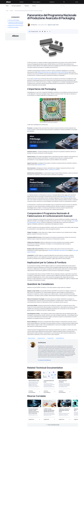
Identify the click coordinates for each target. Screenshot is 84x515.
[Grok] (50, 31)
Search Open (64, 1)
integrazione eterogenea (67, 196)
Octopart (11, 10)
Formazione (52, 1)
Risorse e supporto (36, 1)
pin (47, 169)
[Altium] (8, 2)
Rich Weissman (34, 24)
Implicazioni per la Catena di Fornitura (15, 25)
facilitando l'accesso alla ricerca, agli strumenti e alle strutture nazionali (52, 72)
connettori (57, 169)
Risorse (34, 5)
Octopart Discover (41, 338)
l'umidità (29, 129)
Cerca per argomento (16, 5)
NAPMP (36, 78)
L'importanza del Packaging (13, 20)
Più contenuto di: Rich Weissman (44, 360)
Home (7, 5)
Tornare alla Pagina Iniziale (53, 424)
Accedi (76, 1)
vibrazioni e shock (41, 164)
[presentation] (77, 396)
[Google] (47, 31)
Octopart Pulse (50, 338)
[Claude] (45, 31)
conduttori (51, 169)
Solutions (21, 1)
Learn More (33, 145)
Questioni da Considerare (13, 27)
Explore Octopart (31, 338)
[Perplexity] (42, 31)
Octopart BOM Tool (60, 338)
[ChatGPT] (40, 31)
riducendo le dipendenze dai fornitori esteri (58, 250)
